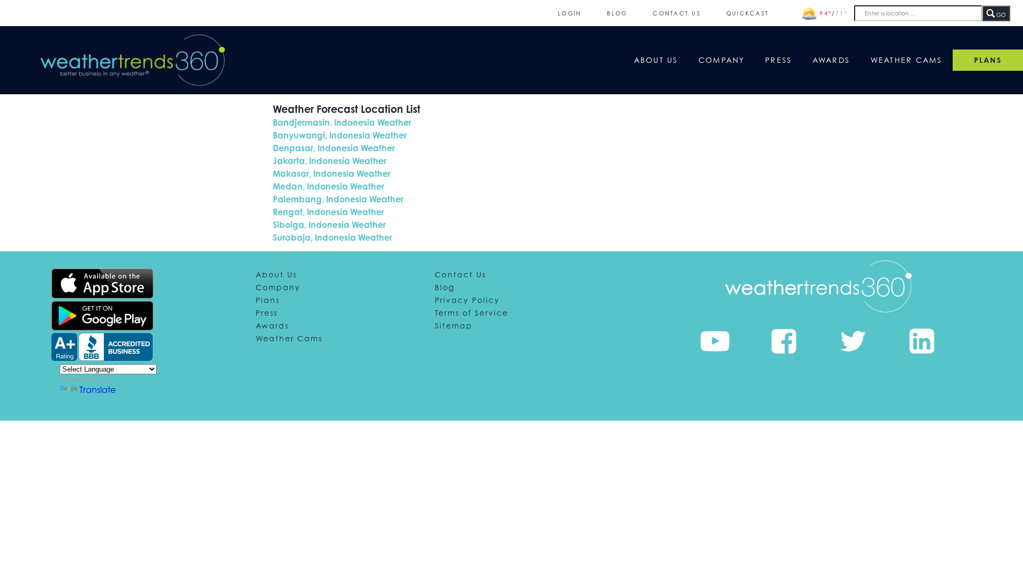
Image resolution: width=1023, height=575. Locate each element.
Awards (831, 59)
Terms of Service (471, 312)
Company (722, 59)
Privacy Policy (467, 300)
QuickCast (747, 13)
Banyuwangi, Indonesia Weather (340, 135)
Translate (97, 389)
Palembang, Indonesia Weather (338, 199)
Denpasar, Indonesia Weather (334, 148)
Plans (268, 300)
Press (778, 59)
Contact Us (677, 13)
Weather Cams (907, 59)
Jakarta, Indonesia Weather (329, 160)
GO (1000, 15)
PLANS (988, 59)
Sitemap (454, 325)
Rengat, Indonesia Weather (328, 212)
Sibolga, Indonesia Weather (329, 224)
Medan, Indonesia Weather (328, 186)
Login (569, 13)
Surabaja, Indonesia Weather (332, 237)
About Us (656, 59)
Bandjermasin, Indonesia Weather (342, 122)
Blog (617, 13)
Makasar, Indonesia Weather (332, 173)
